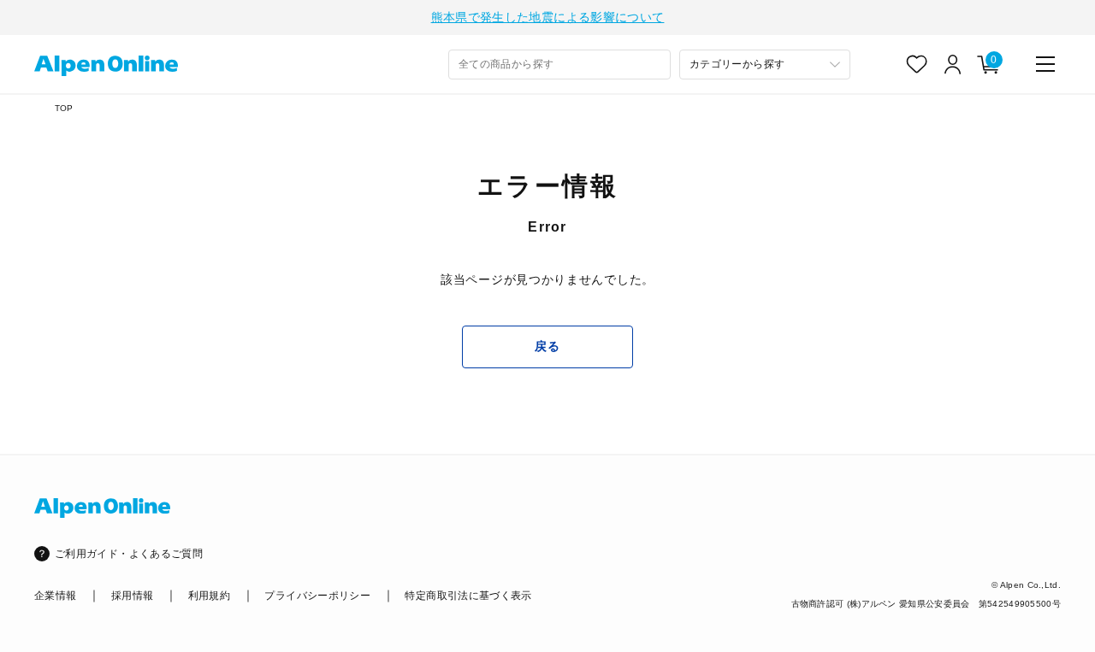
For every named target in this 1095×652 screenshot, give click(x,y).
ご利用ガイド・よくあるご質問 (129, 554)
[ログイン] (953, 64)
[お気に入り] (917, 64)
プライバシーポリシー (317, 596)
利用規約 (209, 596)
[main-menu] (1045, 64)
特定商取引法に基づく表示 (468, 596)
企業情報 (55, 596)
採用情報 (132, 596)
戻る (547, 346)
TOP (64, 108)
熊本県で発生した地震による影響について (548, 17)
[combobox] (559, 64)
